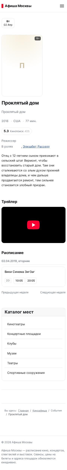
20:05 (31, 280)
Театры (12, 363)
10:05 (19, 280)
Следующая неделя (53, 292)
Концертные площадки (24, 334)
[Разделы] (62, 6)
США (16, 121)
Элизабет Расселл (36, 146)
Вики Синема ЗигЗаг (20, 272)
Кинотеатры (16, 324)
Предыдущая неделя (14, 292)
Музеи (12, 353)
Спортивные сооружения (26, 373)
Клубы (11, 343)
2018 (4, 121)
